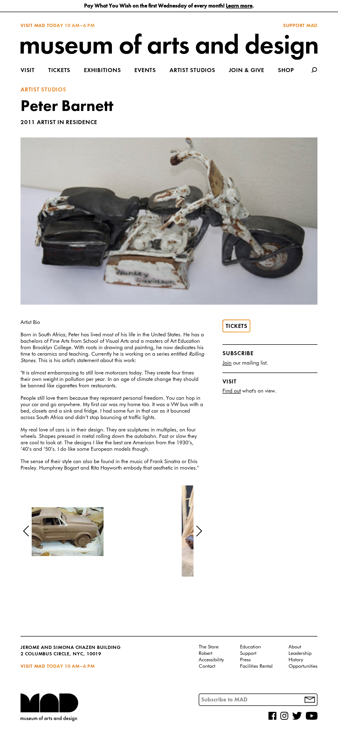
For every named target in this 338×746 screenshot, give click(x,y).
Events (145, 71)
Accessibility (211, 659)
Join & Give (246, 71)
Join (227, 363)
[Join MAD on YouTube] (311, 719)
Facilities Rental (256, 666)
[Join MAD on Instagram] (284, 719)
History (296, 659)
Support (248, 653)
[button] (26, 531)
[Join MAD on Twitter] (297, 719)
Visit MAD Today (42, 25)
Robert (205, 653)
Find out (231, 391)
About (295, 646)
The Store (208, 646)
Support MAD (300, 25)
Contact (207, 666)
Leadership (300, 653)
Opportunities (303, 666)
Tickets (59, 71)
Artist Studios (192, 71)
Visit (28, 71)
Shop (286, 71)
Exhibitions (102, 71)
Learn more (239, 6)
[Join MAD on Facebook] (272, 719)
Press (245, 659)
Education (250, 646)
